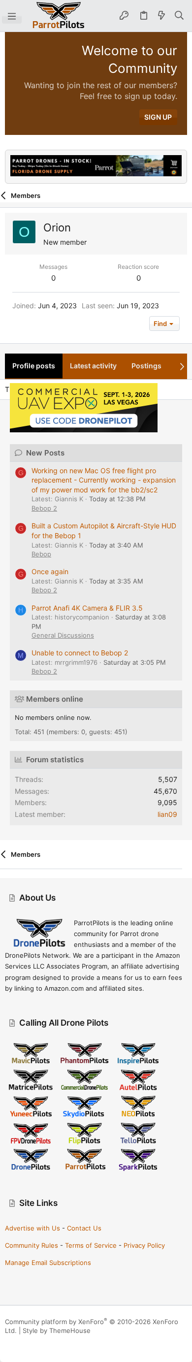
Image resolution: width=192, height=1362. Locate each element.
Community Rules (31, 1245)
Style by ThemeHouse (57, 1330)
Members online (54, 699)
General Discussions (63, 635)
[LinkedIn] (38, 1342)
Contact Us (84, 1228)
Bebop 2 (44, 508)
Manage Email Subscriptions (48, 1262)
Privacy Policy (144, 1245)
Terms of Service (91, 1245)
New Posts (45, 452)
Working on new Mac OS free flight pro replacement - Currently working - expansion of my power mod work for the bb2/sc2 (104, 480)
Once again (50, 571)
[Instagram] (24, 1342)
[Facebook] (9, 1342)
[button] (12, 16)
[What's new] (161, 16)
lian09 (167, 814)
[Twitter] (53, 1342)
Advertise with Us (32, 1228)
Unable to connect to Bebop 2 (80, 653)
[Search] (179, 16)
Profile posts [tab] (33, 365)
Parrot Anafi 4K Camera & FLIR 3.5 (87, 608)
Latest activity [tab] (93, 365)
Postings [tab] (146, 365)
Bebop (41, 554)
